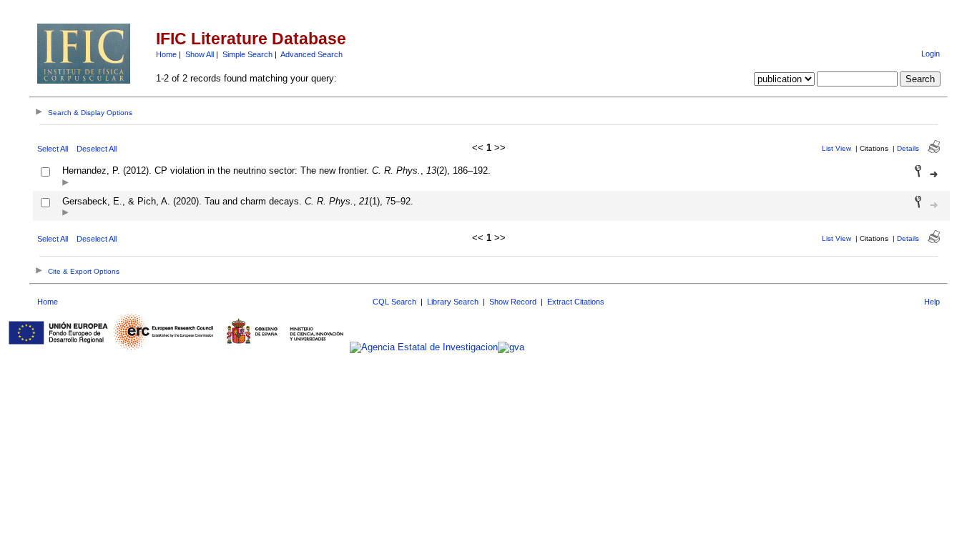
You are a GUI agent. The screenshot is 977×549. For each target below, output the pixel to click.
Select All (52, 148)
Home (166, 54)
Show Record (512, 301)
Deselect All (97, 148)
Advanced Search (311, 54)
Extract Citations (575, 301)
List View (836, 148)
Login (930, 53)
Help (932, 301)
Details (908, 148)
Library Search (452, 301)
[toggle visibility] (65, 183)
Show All (199, 54)
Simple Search (247, 54)
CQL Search (394, 301)
